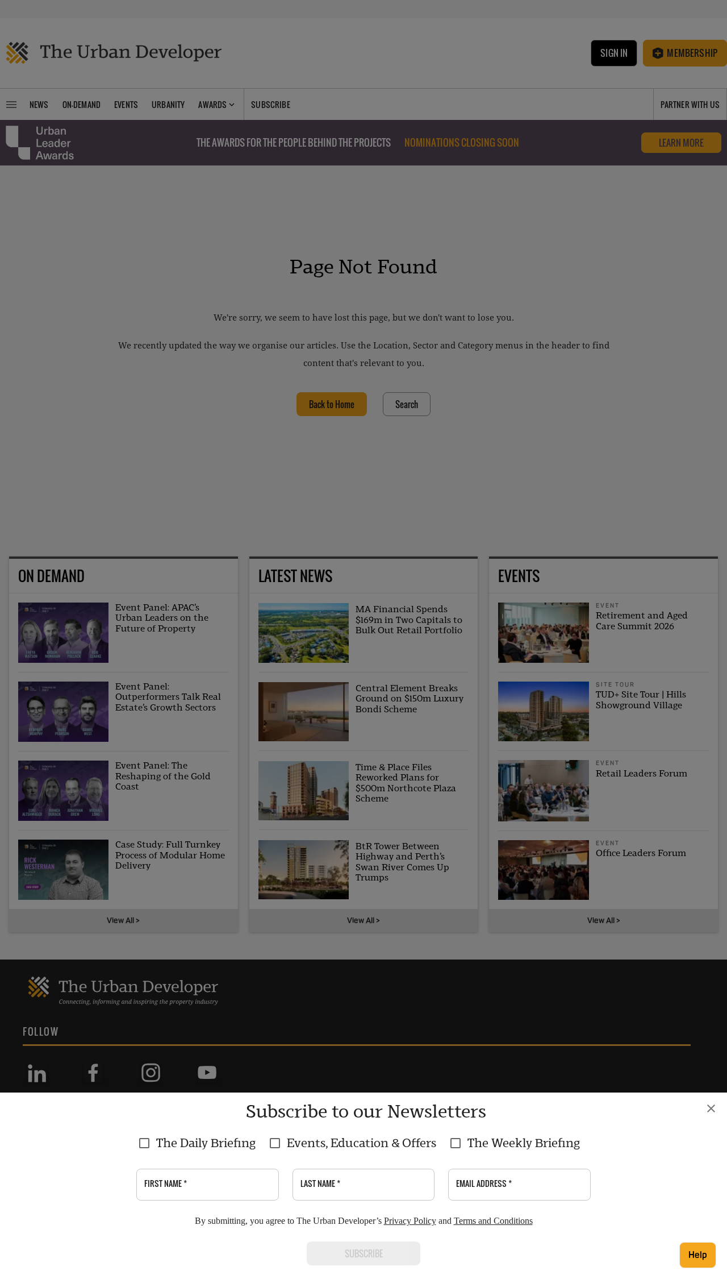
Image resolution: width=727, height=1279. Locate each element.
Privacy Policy (410, 1221)
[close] (711, 1108)
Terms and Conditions (493, 1221)
